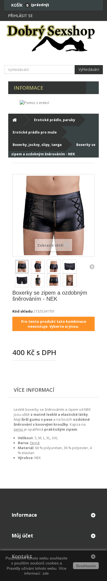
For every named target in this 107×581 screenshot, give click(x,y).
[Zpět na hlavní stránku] (14, 120)
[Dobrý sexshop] (53, 37)
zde (45, 573)
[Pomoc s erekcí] (34, 102)
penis (18, 429)
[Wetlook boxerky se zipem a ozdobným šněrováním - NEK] (37, 266)
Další (92, 266)
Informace (28, 87)
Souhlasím (86, 566)
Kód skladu (22, 311)
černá (35, 442)
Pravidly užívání (21, 568)
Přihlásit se (20, 15)
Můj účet (22, 535)
